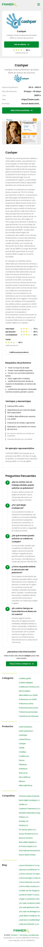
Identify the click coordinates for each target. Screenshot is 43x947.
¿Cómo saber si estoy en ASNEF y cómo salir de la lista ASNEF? (30, 886)
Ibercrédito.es (24, 777)
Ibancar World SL (26, 838)
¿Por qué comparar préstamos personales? (30, 903)
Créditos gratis (25, 678)
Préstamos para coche (28, 708)
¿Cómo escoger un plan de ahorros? (30, 878)
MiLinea (22, 781)
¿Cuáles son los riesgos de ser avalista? (30, 890)
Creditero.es (24, 756)
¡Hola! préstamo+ (26, 731)
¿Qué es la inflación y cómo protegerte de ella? (30, 924)
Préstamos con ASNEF (28, 699)
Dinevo (22, 760)
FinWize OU (23, 825)
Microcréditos (24, 691)
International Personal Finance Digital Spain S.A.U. (30, 850)
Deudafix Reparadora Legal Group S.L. (30, 813)
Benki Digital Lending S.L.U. (29, 800)
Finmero (14, 935)
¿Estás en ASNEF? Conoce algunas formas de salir (30, 895)
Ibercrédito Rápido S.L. (28, 842)
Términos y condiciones (29, 935)
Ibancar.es (23, 773)
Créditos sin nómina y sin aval (30, 687)
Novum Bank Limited (31, 103)
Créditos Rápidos (26, 682)
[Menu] (38, 4)
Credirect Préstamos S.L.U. (29, 808)
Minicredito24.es (25, 785)
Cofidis (21, 748)
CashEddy (23, 735)
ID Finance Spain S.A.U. (28, 846)
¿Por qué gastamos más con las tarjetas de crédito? (30, 907)
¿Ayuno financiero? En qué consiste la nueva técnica (30, 865)
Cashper (22, 743)
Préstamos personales (28, 712)
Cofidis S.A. (23, 804)
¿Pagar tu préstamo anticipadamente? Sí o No (30, 899)
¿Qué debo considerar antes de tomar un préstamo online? (30, 915)
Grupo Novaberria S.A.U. (28, 834)
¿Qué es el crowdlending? (29, 920)
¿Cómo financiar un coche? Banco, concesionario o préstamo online (30, 882)
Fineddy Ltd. (23, 821)
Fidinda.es (23, 764)
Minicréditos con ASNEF (28, 695)
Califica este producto (19, 352)
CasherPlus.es (24, 739)
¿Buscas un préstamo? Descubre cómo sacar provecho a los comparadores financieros (30, 869)
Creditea (22, 752)
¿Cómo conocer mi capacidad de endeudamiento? (30, 874)
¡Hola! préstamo (25, 727)
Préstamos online (26, 703)
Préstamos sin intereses (29, 716)
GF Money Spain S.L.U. (27, 829)
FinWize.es (23, 768)
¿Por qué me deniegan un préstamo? (30, 911)
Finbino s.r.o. (24, 817)
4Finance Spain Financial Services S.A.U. (30, 796)
